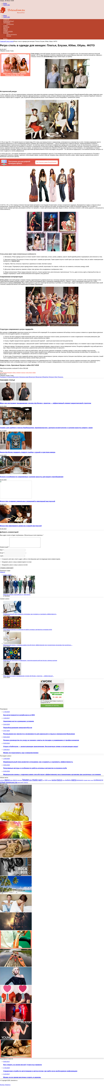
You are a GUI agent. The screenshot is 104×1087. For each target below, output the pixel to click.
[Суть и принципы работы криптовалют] (16, 857)
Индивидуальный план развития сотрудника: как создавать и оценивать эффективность (29, 614)
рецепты (26, 782)
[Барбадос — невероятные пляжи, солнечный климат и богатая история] (16, 893)
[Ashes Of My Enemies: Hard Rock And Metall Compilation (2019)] (16, 929)
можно (92, 780)
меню (89, 780)
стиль (27, 372)
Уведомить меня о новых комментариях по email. (17, 562)
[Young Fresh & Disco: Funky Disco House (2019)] (16, 1039)
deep (11, 780)
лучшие (85, 780)
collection (2, 780)
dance (7, 780)
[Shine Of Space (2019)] (16, 838)
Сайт (1, 556)
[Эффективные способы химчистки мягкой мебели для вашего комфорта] (16, 802)
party (40, 780)
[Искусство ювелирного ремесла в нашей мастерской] (16, 522)
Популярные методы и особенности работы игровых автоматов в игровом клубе (27, 629)
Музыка (8, 36)
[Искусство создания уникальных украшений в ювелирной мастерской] (16, 498)
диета (73, 780)
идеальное (80, 780)
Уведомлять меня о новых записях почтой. (15, 565)
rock (46, 780)
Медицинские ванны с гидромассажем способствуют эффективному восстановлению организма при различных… (37, 645)
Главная (2, 41)
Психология (10, 24)
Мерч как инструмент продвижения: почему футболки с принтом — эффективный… (28, 676)
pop (43, 780)
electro (15, 780)
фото (30, 372)
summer (49, 780)
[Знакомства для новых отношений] (16, 1002)
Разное (5, 33)
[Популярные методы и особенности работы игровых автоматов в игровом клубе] (12, 628)
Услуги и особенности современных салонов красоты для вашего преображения (31, 477)
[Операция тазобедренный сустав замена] (16, 948)
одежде (18, 372)
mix (30, 780)
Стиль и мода (8, 31)
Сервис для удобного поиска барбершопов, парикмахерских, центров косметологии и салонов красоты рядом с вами (46, 428)
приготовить (21, 782)
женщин (9, 372)
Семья (5, 30)
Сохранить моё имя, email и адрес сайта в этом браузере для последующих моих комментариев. (31, 559)
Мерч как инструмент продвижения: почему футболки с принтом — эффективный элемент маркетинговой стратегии (45, 403)
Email (2, 553)
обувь (14, 372)
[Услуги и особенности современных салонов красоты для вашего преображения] (16, 473)
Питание (6, 27)
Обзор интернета (11, 34)
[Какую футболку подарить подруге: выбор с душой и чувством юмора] (16, 449)
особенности (98, 780)
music (35, 780)
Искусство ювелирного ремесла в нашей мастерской (21, 526)
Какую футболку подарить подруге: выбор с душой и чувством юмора (27, 452)
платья (23, 372)
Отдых (5, 25)
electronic (19, 780)
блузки (5, 372)
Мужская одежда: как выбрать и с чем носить (16, 594)
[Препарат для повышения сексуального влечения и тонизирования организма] (16, 911)
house (25, 779)
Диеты (5, 28)
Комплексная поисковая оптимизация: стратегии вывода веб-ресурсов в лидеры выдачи (30, 660)
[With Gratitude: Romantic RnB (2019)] (16, 1021)
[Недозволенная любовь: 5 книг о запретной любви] (16, 1057)
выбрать (68, 780)
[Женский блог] (12, 13)
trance (59, 780)
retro (1, 372)
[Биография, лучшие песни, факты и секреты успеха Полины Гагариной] (16, 984)
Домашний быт (8, 21)
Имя (1, 550)
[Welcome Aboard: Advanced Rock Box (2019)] (16, 875)
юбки (34, 372)
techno (54, 780)
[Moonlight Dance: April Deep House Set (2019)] (16, 820)
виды (63, 780)
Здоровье (6, 22)
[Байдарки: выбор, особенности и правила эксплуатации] (16, 966)
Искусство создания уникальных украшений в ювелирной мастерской (27, 501)
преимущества (11, 782)
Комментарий (4, 547)
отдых (2, 782)
